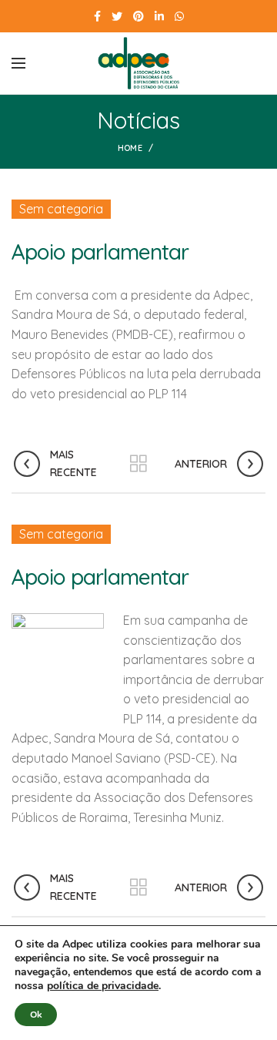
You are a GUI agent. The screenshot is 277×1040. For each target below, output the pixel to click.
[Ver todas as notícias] (138, 463)
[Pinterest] (138, 16)
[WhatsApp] (179, 16)
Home (130, 148)
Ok (36, 1014)
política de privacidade (103, 985)
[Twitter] (117, 16)
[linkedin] (159, 16)
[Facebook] (97, 16)
